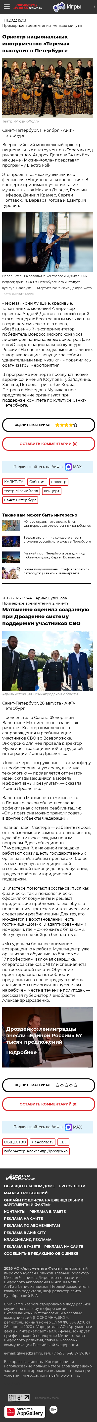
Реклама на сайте (23, 1218)
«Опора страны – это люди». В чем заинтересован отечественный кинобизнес (57, 523)
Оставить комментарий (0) (49, 444)
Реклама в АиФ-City (25, 1232)
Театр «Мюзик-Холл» (21, 121)
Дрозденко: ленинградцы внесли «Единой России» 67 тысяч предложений (44, 1035)
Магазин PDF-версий (26, 1193)
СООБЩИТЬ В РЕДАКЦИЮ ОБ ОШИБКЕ (41, 1253)
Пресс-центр (72, 1186)
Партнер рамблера (47, 1397)
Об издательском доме (29, 1186)
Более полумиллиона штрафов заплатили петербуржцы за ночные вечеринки (57, 571)
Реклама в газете (47, 1211)
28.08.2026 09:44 (17, 598)
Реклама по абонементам (32, 1225)
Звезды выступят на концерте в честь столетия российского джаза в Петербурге (57, 539)
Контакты (14, 1211)
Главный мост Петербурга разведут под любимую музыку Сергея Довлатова (54, 555)
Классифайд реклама (27, 1239)
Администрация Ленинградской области (40, 694)
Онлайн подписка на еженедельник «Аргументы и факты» (43, 1202)
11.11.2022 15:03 (14, 20)
